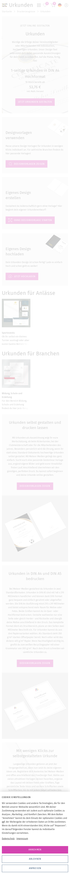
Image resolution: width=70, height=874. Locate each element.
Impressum (22, 838)
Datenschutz (8, 838)
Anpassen (35, 868)
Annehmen (35, 849)
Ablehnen (35, 859)
